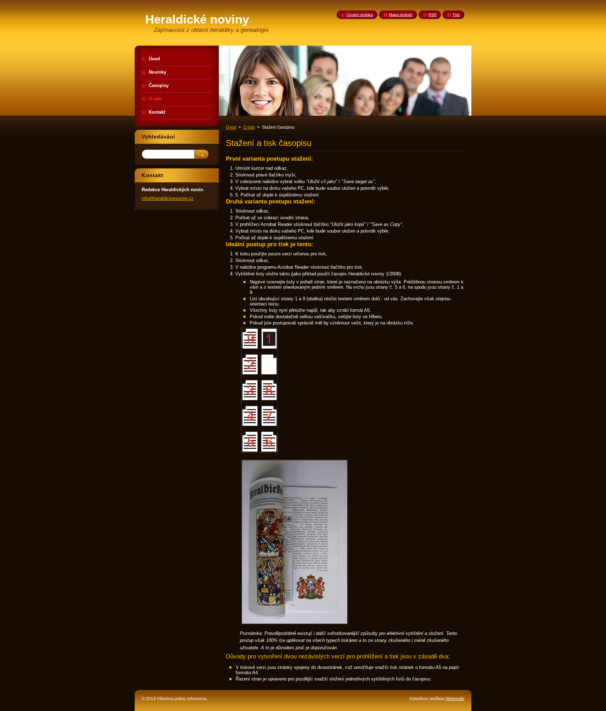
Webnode (455, 699)
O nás (249, 127)
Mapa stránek (400, 15)
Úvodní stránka (359, 15)
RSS (432, 15)
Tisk (456, 15)
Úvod (231, 127)
